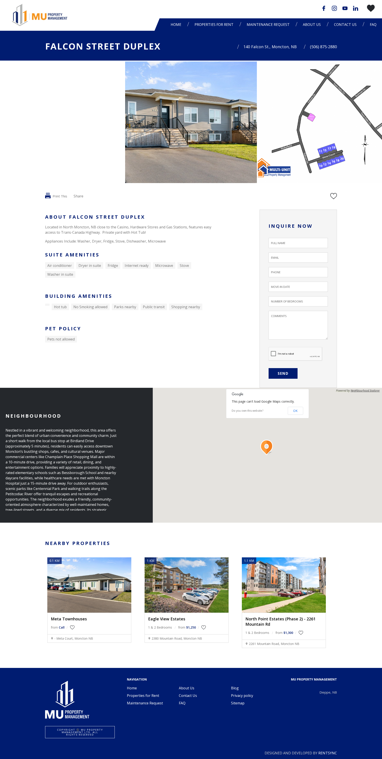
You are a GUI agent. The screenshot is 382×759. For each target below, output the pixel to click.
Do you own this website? (247, 411)
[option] (191, 122)
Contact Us (345, 24)
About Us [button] (312, 24)
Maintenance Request (268, 24)
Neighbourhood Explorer (365, 390)
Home (176, 24)
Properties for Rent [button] (214, 24)
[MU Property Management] (39, 15)
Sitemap (237, 703)
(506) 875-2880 (323, 46)
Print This (59, 196)
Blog (235, 688)
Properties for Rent (143, 695)
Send (283, 373)
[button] (267, 447)
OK (295, 411)
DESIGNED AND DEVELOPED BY (301, 753)
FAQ (373, 24)
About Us (186, 688)
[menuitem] (177, 24)
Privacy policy (242, 695)
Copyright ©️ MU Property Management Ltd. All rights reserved (80, 732)
